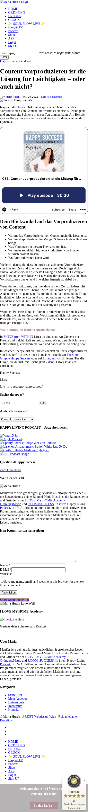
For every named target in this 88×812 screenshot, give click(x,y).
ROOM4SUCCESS (41, 504)
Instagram (49, 358)
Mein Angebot (17, 698)
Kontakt (13, 709)
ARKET (28, 716)
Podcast (5, 507)
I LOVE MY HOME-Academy (45, 500)
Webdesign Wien (45, 716)
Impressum (15, 706)
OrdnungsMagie (10, 504)
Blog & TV (15, 760)
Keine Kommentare (51, 96)
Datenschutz (16, 702)
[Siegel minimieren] (84, 780)
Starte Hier (15, 695)
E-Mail (5, 569)
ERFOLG (14, 749)
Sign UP (13, 778)
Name (5, 565)
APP (11, 771)
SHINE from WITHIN (18, 336)
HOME (13, 741)
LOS (4, 57)
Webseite (6, 573)
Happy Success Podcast (15, 61)
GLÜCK (14, 752)
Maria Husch (13, 96)
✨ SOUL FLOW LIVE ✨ (26, 756)
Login (12, 775)
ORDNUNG (16, 745)
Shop (11, 767)
